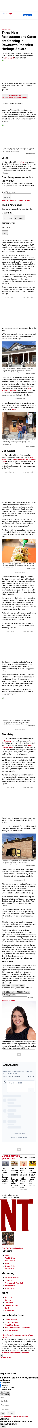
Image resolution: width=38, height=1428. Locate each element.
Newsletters (9, 1269)
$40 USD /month (8, 995)
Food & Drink (10, 1258)
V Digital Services (11, 1330)
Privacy (27, 201)
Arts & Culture (10, 1261)
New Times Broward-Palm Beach (17, 1328)
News (7, 1255)
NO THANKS (19, 218)
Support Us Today (8, 1000)
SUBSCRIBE (8, 218)
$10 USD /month (8, 992)
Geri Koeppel (9, 58)
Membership (10, 1311)
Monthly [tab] (15, 985)
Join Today (5, 1392)
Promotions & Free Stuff (14, 1283)
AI (28, 1335)
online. (14, 410)
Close (3, 1426)
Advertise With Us (11, 1278)
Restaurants (6, 29)
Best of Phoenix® (8, 1387)
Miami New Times (12, 1325)
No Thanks (5, 1395)
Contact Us (9, 1303)
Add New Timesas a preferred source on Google (14, 96)
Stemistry (7, 741)
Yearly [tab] (22, 985)
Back (3, 1413)
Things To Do (10, 1266)
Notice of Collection (9, 201)
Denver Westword (11, 1322)
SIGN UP (7, 198)
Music (7, 1263)
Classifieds (9, 1280)
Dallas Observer (11, 1320)
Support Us (27, 15)
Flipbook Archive (11, 1305)
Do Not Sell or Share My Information (15, 1353)
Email (4, 192)
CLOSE (4, 234)
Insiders (5, 1385)
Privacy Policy (10, 1289)
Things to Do (6, 1383)
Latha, (22, 162)
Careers (8, 1300)
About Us (8, 1297)
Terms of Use (10, 1286)
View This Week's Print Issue (12, 1248)
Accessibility (23, 1335)
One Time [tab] (6, 985)
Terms (20, 201)
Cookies (15, 1335)
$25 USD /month (23, 992)
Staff (7, 1308)
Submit (10, 1413)
